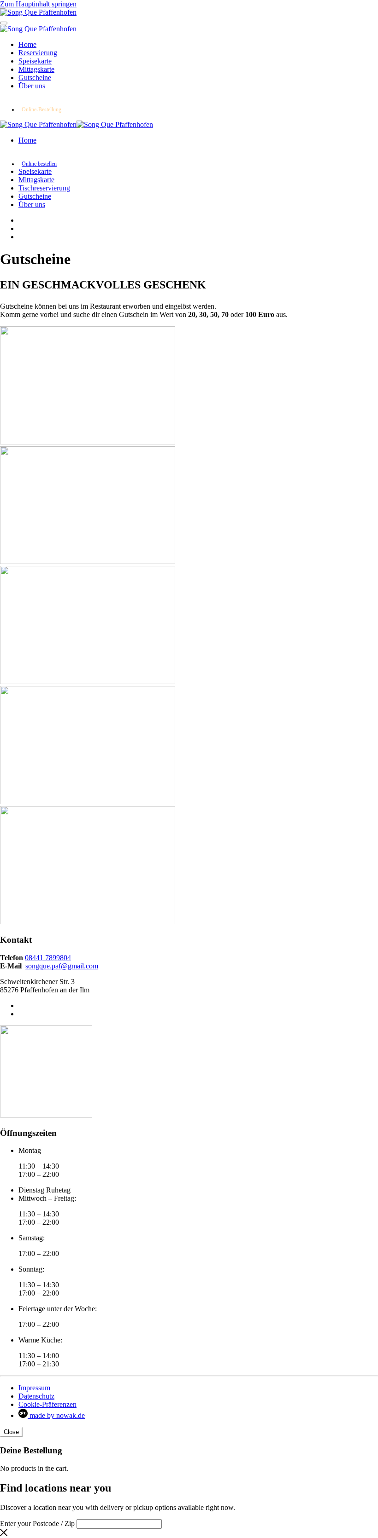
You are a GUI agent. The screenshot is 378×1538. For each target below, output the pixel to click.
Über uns (31, 86)
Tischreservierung (44, 188)
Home (27, 44)
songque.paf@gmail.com (61, 966)
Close (11, 1432)
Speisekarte (35, 61)
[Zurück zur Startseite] (38, 12)
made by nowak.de (56, 1415)
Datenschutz (36, 1396)
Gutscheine (34, 77)
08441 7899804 (48, 958)
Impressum (34, 1388)
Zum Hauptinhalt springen (38, 4)
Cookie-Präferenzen (47, 1404)
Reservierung (37, 53)
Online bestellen (39, 164)
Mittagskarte (36, 69)
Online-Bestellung (41, 109)
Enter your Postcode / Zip (37, 1523)
